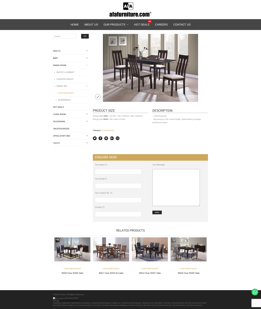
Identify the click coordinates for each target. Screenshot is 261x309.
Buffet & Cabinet (65, 72)
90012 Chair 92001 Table (150, 273)
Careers (161, 24)
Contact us (182, 24)
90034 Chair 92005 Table (189, 273)
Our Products (114, 24)
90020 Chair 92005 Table (72, 273)
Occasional (59, 121)
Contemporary (108, 130)
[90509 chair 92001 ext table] (150, 67)
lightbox (98, 96)
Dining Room (59, 65)
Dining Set (62, 86)
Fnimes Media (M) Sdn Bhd (70, 301)
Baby (55, 58)
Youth (56, 143)
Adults (56, 51)
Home (75, 24)
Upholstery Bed (61, 136)
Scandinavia (64, 100)
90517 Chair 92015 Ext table (111, 273)
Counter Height (65, 79)
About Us (91, 24)
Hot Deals (141, 24)
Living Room (59, 114)
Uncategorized (61, 129)
